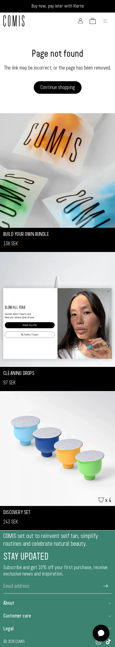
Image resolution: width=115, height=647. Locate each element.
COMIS (20, 641)
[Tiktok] (108, 641)
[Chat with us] (101, 633)
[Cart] (93, 21)
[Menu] (105, 20)
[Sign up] (106, 586)
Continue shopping (57, 87)
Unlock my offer (30, 325)
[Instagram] (98, 641)
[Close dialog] (108, 291)
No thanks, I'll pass (30, 334)
